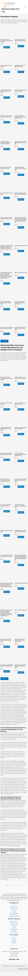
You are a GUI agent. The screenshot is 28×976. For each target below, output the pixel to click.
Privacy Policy (14, 908)
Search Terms (14, 910)
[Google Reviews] (16, 959)
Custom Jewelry (14, 923)
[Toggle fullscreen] (5, 973)
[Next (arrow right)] (5, 975)
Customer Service (14, 907)
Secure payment (14, 924)
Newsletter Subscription (14, 916)
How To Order (14, 932)
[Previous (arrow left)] (1, 975)
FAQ (14, 943)
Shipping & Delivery (14, 921)
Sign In (14, 937)
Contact (14, 911)
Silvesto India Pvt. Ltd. (10, 10)
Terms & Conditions (14, 929)
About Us (14, 905)
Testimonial (14, 930)
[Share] (8, 973)
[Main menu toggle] (25, 7)
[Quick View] (2, 47)
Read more (6, 197)
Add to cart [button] (6, 47)
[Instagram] (14, 959)
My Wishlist (14, 942)
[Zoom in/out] (1, 973)
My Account (14, 939)
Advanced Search (14, 914)
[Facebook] (10, 959)
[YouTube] (18, 959)
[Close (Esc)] (12, 973)
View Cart (14, 940)
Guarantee (14, 927)
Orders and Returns (14, 913)
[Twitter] (12, 959)
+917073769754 (14, 954)
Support (14, 926)
